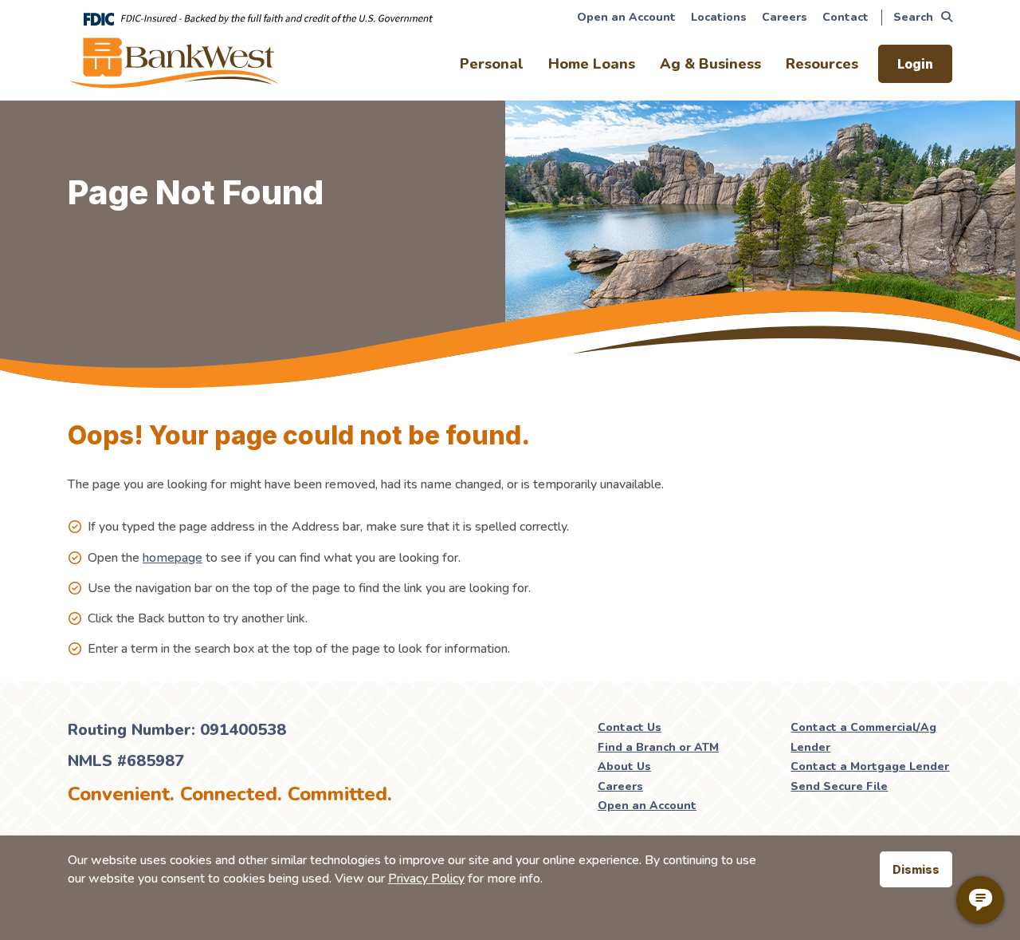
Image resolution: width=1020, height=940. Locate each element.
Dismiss (916, 869)
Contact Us (629, 727)
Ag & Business (710, 63)
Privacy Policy (426, 878)
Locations (719, 17)
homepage (172, 558)
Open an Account (626, 17)
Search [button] (913, 17)
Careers (784, 17)
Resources (822, 63)
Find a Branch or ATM (658, 747)
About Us (624, 766)
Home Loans (591, 63)
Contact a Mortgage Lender (869, 766)
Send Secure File (839, 786)
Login (915, 64)
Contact (845, 17)
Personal (492, 63)
